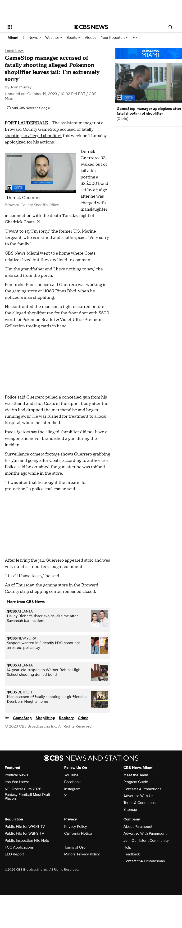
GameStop (22, 718)
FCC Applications (19, 847)
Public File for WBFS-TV (24, 833)
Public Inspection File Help (27, 840)
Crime (83, 718)
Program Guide (135, 782)
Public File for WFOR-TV (25, 826)
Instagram (72, 789)
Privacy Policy (75, 826)
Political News (16, 775)
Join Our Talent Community (146, 840)
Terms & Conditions (139, 803)
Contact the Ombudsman (144, 861)
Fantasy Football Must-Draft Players (27, 796)
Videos (90, 37)
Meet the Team (135, 775)
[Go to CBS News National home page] (91, 27)
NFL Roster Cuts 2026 (23, 789)
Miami (13, 37)
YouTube (71, 775)
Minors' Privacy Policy (82, 854)
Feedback (131, 854)
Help (127, 847)
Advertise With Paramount (145, 833)
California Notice (78, 833)
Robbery (66, 718)
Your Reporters (113, 37)
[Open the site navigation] (35, 27)
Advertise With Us (138, 796)
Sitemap (130, 809)
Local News (14, 51)
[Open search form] (170, 27)
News (33, 37)
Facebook (72, 782)
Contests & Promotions (142, 789)
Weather (52, 37)
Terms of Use (75, 847)
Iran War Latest (17, 782)
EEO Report (14, 854)
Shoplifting (45, 718)
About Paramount (137, 826)
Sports (72, 37)
